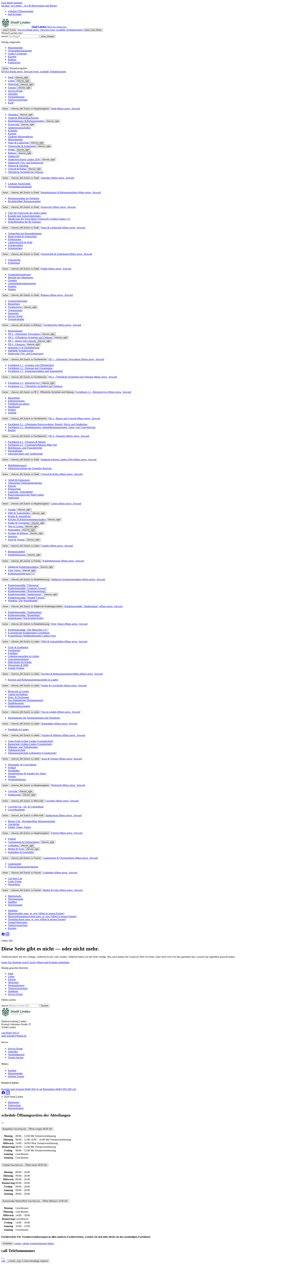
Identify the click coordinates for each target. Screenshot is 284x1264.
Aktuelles (13, 1051)
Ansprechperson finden (34, 1243)
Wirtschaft (13, 982)
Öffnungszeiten (21, 11)
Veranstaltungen (16, 985)
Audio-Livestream (17, 53)
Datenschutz (14, 1105)
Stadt (10, 973)
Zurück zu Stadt (25, 178)
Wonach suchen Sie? (12, 33)
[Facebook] (3, 935)
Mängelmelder (15, 47)
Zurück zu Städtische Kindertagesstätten (36, 606)
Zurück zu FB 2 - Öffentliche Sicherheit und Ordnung (42, 392)
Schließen (7, 1243)
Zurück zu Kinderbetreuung (30, 579)
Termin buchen (16, 1057)
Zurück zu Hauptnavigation (30, 108)
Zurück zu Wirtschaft (27, 801)
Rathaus (12, 59)
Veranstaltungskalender (20, 50)
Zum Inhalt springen (11, 2)
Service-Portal (33, 29)
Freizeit (12, 979)
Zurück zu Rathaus (26, 325)
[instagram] (7, 935)
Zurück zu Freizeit (26, 858)
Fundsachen (14, 62)
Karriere (12, 56)
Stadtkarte (13, 991)
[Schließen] (2, 1123)
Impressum (13, 1102)
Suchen (44, 1005)
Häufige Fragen (16, 1076)
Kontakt (14, 14)
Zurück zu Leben (25, 546)
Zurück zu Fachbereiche (29, 359)
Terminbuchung (66, 29)
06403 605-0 (10, 1032)
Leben (11, 976)
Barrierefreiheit (16, 1108)
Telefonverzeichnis (17, 988)
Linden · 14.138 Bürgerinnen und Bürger (29, 5)
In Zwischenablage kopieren (28, 1261)
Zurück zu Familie (26, 561)
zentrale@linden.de (13, 1035)
